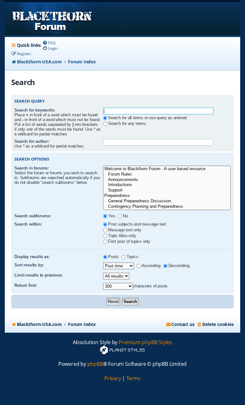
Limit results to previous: (38, 275)
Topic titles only (122, 235)
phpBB (95, 364)
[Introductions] (167, 185)
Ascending (151, 265)
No (125, 215)
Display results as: (31, 256)
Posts (113, 256)
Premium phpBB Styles (145, 342)
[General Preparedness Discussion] (167, 201)
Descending (178, 265)
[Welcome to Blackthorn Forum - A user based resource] (167, 169)
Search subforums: (32, 215)
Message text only (124, 230)
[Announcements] (167, 180)
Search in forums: (31, 168)
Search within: (28, 224)
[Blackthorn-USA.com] (52, 19)
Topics (132, 256)
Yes (111, 215)
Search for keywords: (34, 110)
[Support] (167, 190)
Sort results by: (29, 265)
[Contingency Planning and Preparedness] (167, 206)
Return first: (25, 285)
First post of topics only (129, 241)
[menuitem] (48, 43)
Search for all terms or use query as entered (147, 117)
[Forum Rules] (167, 174)
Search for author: (31, 141)
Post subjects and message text (137, 224)
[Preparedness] (167, 196)
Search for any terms (127, 123)
